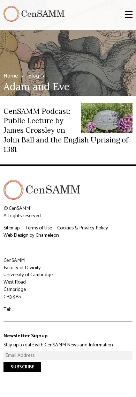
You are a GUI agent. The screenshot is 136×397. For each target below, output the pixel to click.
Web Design (16, 235)
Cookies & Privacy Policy (82, 228)
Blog (33, 76)
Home (10, 76)
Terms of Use (38, 228)
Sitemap (11, 228)
